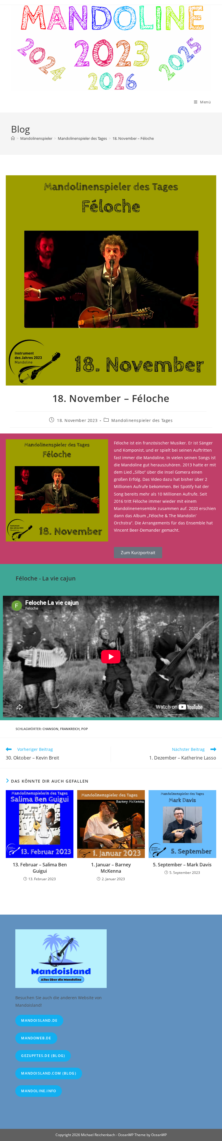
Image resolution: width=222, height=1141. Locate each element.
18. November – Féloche (133, 138)
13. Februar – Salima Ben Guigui (40, 867)
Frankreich (69, 729)
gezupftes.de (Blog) (43, 1055)
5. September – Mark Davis (182, 864)
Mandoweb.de (36, 1038)
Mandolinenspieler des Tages (142, 420)
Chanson (50, 729)
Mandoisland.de (39, 1020)
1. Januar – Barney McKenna (111, 867)
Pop (84, 729)
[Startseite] (13, 138)
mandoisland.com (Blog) (48, 1073)
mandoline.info (38, 1090)
